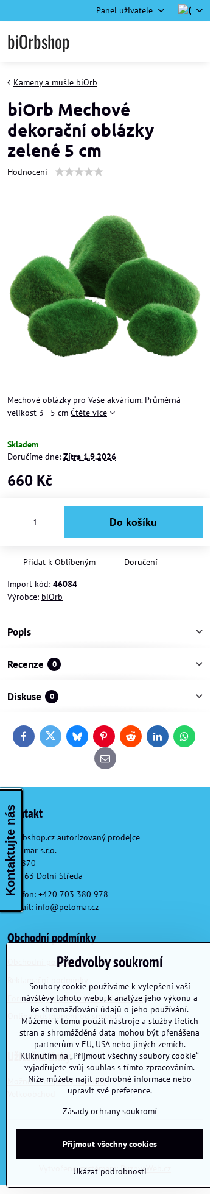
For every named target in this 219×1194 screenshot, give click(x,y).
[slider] (79, 172)
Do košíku (133, 522)
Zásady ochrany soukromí (110, 1111)
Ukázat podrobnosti (110, 1171)
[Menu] (195, 41)
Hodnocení (27, 171)
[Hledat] (135, 41)
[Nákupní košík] (165, 41)
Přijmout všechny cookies (110, 1144)
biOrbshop (38, 41)
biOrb (52, 596)
